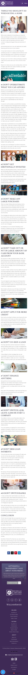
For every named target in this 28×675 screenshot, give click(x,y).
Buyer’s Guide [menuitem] (14, 629)
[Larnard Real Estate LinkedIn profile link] (12, 599)
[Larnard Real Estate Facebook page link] (8, 599)
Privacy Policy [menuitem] (14, 665)
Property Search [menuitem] (14, 628)
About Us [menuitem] (14, 637)
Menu (25, 3)
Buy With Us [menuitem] (14, 624)
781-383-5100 (14, 651)
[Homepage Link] (7, 3)
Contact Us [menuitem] (13, 643)
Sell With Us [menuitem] (14, 612)
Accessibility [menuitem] (14, 667)
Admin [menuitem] (14, 663)
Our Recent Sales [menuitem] (14, 614)
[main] (14, 280)
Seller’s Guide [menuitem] (14, 618)
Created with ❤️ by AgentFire (14, 673)
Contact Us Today (12, 582)
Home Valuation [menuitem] (14, 616)
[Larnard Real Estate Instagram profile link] (15, 599)
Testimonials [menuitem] (14, 639)
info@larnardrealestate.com (15, 654)
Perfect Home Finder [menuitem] (14, 632)
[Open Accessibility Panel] (3, 672)
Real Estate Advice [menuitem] (14, 641)
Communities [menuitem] (14, 626)
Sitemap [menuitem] (14, 669)
